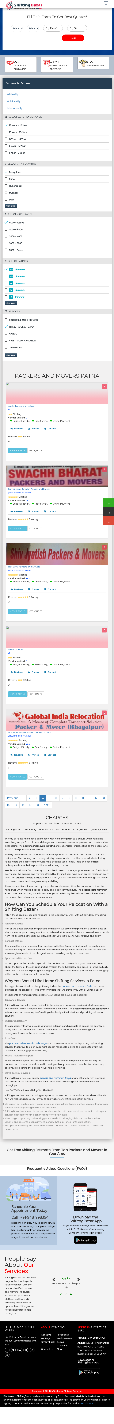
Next (47, 805)
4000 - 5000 (16, 229)
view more (10, 206)
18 (38, 805)
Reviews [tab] (18, 428)
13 (103, 798)
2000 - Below (16, 250)
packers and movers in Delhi (77, 986)
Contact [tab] (51, 428)
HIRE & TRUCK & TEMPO (21, 326)
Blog (59, 1349)
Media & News (64, 1338)
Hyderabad (15, 185)
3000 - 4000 (15, 236)
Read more (87, 1403)
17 (30, 805)
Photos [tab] (35, 428)
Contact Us (47, 1349)
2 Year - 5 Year (17, 146)
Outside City (13, 101)
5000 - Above (16, 222)
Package (45, 1338)
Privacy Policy (48, 1341)
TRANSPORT (15, 347)
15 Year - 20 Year (18, 125)
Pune (12, 179)
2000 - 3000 (15, 243)
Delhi (11, 199)
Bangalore (14, 172)
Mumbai (13, 192)
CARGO (13, 333)
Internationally (14, 108)
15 (16, 805)
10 (82, 798)
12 (96, 798)
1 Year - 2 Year (17, 152)
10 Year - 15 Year (18, 132)
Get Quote (35, 450)
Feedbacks (63, 1334)
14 (8, 805)
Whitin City (12, 94)
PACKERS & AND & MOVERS (23, 319)
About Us (46, 1334)
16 (23, 805)
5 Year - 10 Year (17, 139)
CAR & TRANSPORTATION (22, 340)
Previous (12, 798)
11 (89, 798)
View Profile (17, 450)
